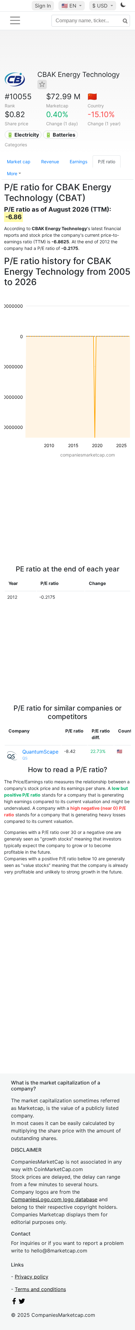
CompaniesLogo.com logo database (54, 1199)
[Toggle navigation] (15, 20)
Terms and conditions (40, 1289)
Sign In (43, 6)
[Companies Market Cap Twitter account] (22, 1302)
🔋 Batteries (60, 135)
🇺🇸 (69, 6)
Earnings (78, 161)
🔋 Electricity (23, 135)
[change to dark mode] (123, 5)
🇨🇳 (92, 96)
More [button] (12, 173)
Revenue (50, 161)
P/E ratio (106, 161)
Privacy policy (31, 1276)
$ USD (100, 6)
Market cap (18, 161)
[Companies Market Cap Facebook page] (14, 1302)
